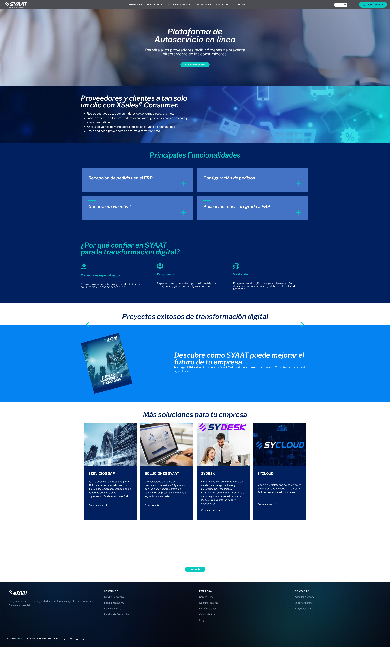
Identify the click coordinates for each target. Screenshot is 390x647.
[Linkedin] (71, 639)
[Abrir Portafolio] (162, 4)
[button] (88, 320)
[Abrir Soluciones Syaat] (190, 4)
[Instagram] (83, 639)
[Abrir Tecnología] (210, 4)
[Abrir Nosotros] (142, 4)
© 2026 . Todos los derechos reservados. (33, 638)
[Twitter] (77, 639)
